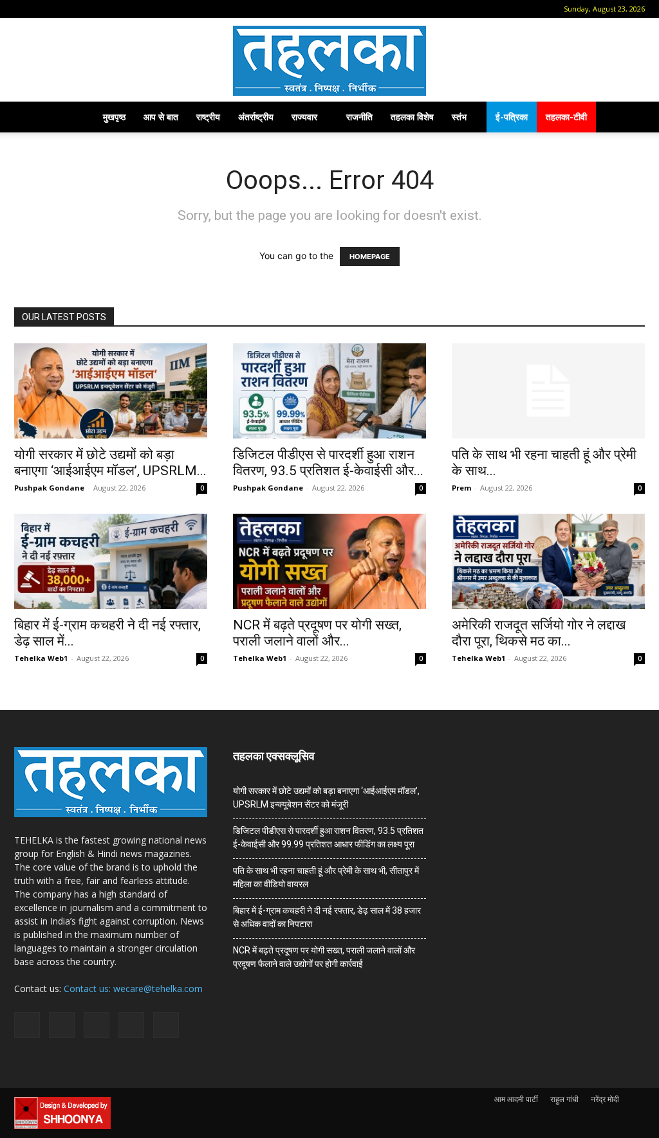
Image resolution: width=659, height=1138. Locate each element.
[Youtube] (128, 9)
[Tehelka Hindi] (329, 61)
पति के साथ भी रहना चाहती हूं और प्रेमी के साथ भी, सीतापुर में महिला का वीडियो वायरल (326, 877)
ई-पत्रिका (512, 117)
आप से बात (161, 117)
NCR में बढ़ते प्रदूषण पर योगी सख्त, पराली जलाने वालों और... (317, 633)
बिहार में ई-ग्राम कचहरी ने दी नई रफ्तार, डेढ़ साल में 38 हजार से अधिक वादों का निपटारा (327, 917)
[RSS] (85, 9)
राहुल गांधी (564, 1099)
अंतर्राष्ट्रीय (256, 117)
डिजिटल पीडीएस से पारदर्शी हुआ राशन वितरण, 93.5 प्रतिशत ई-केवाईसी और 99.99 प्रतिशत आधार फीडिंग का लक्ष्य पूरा (328, 837)
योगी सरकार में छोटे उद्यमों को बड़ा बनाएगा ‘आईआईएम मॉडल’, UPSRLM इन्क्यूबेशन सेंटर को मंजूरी (326, 797)
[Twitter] (106, 9)
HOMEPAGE (369, 256)
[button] (23, 9)
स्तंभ (459, 117)
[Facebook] (43, 9)
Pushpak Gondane (49, 487)
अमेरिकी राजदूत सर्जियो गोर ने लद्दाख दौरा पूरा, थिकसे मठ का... (539, 633)
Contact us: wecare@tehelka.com (133, 988)
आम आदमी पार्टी (516, 1099)
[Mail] (64, 9)
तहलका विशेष (412, 117)
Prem (461, 487)
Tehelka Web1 (41, 658)
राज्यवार (304, 117)
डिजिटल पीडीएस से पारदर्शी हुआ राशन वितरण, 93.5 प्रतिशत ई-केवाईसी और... (328, 462)
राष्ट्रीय (208, 117)
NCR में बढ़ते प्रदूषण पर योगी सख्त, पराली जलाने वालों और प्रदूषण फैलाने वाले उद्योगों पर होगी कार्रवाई (324, 957)
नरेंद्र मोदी (605, 1099)
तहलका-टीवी (566, 117)
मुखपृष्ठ (114, 117)
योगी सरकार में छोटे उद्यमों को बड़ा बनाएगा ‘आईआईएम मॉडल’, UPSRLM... (110, 462)
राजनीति (359, 117)
